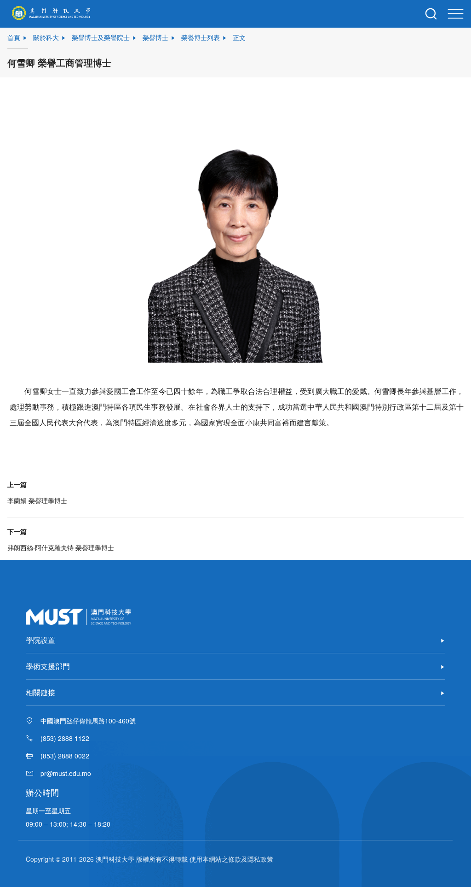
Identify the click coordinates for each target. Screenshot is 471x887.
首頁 (13, 37)
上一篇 (17, 484)
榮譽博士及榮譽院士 (101, 37)
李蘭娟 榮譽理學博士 (37, 500)
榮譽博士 (155, 37)
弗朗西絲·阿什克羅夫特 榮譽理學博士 (60, 547)
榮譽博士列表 (200, 37)
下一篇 (17, 531)
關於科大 (46, 37)
